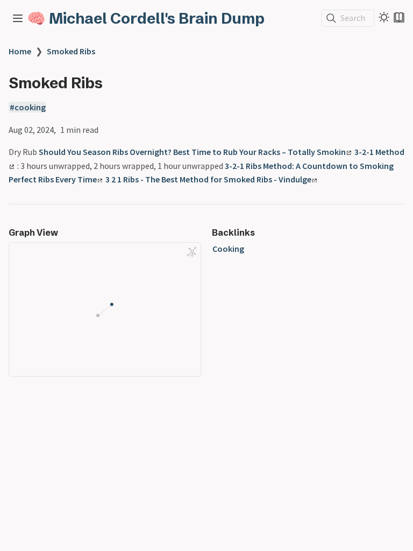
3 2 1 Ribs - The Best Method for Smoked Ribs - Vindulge (208, 179)
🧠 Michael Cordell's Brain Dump (146, 18)
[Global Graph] (192, 251)
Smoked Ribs (71, 51)
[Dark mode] (384, 17)
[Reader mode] (399, 17)
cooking (30, 107)
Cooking (228, 248)
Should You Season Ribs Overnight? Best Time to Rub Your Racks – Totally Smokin (192, 151)
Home (20, 51)
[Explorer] (18, 18)
